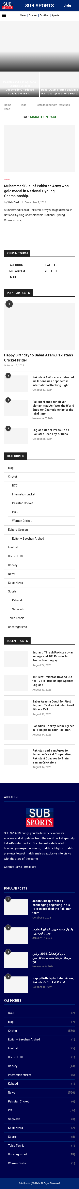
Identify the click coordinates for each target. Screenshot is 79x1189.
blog (11, 467)
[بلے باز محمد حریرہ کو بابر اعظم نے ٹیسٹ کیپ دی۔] (16, 935)
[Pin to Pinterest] (35, 227)
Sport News (15, 582)
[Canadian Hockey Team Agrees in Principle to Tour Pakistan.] (16, 732)
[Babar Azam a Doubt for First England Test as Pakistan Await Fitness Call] (16, 708)
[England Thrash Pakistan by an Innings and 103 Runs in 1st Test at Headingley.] (39, 46)
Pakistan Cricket (22, 503)
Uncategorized (17, 627)
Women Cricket (22, 520)
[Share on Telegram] (52, 227)
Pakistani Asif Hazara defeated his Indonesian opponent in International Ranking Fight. (53, 381)
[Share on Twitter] (31, 227)
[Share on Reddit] (44, 227)
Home (7, 104)
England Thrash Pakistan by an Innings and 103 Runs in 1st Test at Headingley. (53, 656)
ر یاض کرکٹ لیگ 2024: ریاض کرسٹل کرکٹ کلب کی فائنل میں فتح (51, 957)
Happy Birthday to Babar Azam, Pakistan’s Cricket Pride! (38, 357)
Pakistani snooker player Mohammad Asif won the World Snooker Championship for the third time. (53, 407)
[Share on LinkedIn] (40, 227)
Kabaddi (17, 600)
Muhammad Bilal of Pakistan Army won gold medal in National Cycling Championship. (36, 191)
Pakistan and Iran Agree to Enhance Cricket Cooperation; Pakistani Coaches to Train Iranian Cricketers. (52, 756)
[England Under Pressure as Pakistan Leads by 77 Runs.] (16, 436)
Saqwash (18, 609)
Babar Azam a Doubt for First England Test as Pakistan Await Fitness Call (53, 705)
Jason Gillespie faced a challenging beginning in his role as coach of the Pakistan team (51, 906)
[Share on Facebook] (27, 227)
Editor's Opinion (18, 529)
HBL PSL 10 (15, 556)
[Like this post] (22, 227)
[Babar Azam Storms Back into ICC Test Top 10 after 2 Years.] (59, 84)
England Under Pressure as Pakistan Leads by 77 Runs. (50, 432)
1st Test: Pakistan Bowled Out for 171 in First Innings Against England (52, 680)
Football (44, 15)
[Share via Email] (57, 227)
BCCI (15, 485)
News (23, 15)
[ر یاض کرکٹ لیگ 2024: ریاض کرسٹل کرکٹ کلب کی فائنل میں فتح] (16, 960)
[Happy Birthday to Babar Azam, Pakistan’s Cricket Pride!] (39, 326)
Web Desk (13, 202)
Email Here (29, 866)
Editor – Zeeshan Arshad (28, 538)
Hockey (12, 565)
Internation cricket (23, 494)
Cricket (33, 15)
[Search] (75, 5)
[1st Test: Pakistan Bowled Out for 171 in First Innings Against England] (16, 683)
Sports (55, 15)
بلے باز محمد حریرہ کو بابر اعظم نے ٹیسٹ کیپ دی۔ (52, 931)
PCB (15, 512)
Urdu (67, 5)
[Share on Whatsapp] (48, 227)
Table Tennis (16, 618)
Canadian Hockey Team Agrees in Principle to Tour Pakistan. (53, 728)
